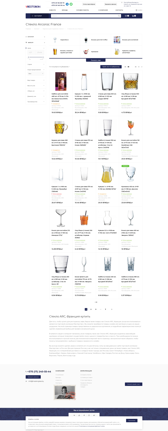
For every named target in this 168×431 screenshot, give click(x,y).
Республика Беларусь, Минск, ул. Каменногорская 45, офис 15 (133, 4)
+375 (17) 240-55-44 (39, 371)
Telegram (84, 415)
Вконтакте (74, 415)
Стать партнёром (86, 380)
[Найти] (119, 16)
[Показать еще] (95, 58)
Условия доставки (86, 377)
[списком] (138, 66)
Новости (58, 380)
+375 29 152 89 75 (57, 3)
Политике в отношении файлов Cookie (92, 426)
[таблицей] (141, 66)
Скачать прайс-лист (133, 384)
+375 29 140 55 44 (58, 5)
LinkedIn (94, 415)
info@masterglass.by (36, 381)
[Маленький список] (125, 66)
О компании (59, 375)
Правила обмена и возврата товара (86, 385)
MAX (79, 415)
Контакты (59, 383)
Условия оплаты (85, 375)
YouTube (89, 415)
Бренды (58, 377)
